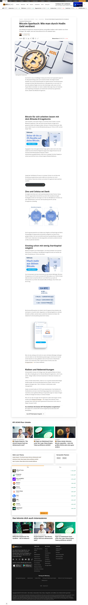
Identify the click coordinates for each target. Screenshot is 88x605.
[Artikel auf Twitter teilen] (26, 38)
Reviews (47, 555)
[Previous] (1, 603)
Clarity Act (47, 4)
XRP (27, 4)
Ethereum (23, 4)
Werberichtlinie (38, 567)
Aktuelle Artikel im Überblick (29, 19)
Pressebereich (59, 558)
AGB (41, 585)
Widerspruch (44, 580)
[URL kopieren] (38, 38)
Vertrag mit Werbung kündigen (49, 578)
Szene (36, 19)
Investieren (37, 4)
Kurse (46, 551)
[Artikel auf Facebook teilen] (24, 38)
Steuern (31, 4)
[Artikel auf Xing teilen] (31, 38)
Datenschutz (37, 558)
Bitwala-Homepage (36, 399)
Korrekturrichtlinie (38, 569)
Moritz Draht (27, 33)
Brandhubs (47, 561)
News (46, 549)
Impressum (37, 556)
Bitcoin (17, 4)
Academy (47, 559)
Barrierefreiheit (38, 560)
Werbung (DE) (59, 556)
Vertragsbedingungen (20, 578)
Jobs (35, 552)
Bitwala (64, 458)
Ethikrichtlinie (37, 565)
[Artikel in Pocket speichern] (33, 38)
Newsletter (47, 563)
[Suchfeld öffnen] (84, 4)
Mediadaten (37, 554)
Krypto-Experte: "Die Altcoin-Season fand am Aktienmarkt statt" (27, 457)
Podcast (47, 557)
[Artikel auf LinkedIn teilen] (28, 38)
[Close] (7, 604)
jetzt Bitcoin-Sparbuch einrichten (35, 185)
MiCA (42, 4)
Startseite (21, 19)
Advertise (76, 1)
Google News (48, 565)
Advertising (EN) (60, 554)
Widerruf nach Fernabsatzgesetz (65, 578)
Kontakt (58, 552)
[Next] (4, 603)
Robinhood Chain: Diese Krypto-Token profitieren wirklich (25, 459)
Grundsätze (37, 562)
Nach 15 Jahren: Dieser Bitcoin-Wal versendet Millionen (25, 461)
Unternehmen (41, 19)
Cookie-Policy (37, 578)
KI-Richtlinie (37, 571)
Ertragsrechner (29, 362)
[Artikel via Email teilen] (35, 38)
